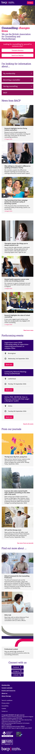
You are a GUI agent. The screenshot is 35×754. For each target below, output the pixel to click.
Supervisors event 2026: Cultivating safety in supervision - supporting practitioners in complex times (16, 345)
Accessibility (5, 706)
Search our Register (18, 55)
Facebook (16, 667)
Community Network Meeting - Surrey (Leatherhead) (15, 373)
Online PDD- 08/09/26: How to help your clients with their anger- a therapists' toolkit (17, 399)
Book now (9, 364)
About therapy (6, 696)
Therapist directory (17, 50)
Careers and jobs (7, 688)
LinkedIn (16, 675)
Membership (6, 685)
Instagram (16, 671)
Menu (31, 3)
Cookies (4, 708)
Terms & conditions (7, 700)
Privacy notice (5, 703)
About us (4, 693)
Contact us (4, 711)
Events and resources (8, 690)
